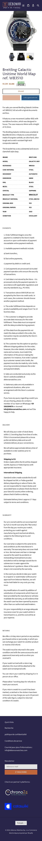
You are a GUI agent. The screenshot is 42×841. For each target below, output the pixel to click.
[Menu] (23, 5)
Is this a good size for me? (30, 98)
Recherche (9, 728)
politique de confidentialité (15, 734)
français (20, 823)
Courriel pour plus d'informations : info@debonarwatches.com (18, 749)
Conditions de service (13, 741)
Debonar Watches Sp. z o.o (20, 830)
